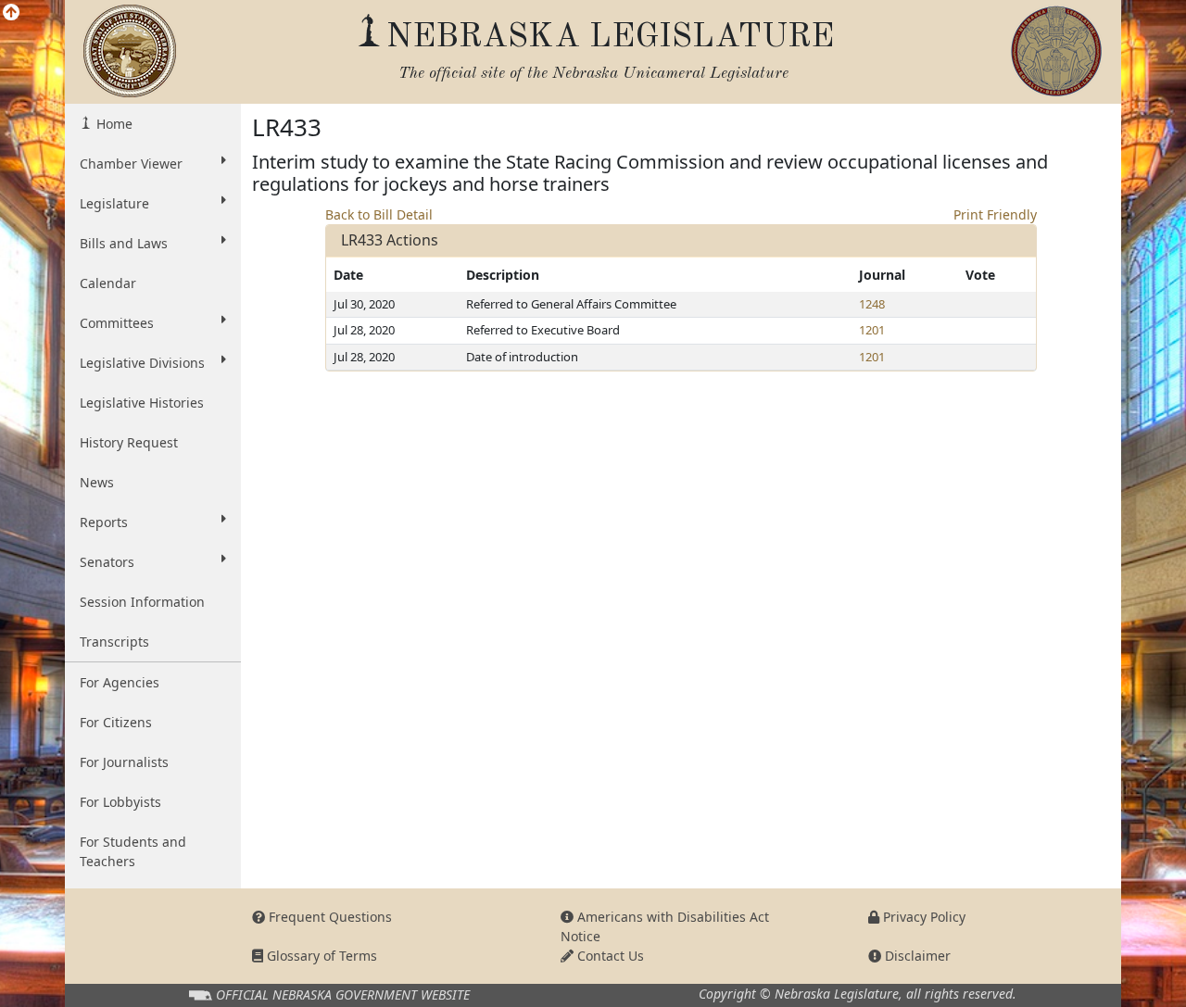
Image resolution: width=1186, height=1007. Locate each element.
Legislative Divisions (142, 362)
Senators (107, 562)
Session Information (142, 601)
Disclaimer (916, 955)
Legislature (114, 203)
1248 (872, 304)
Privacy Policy (922, 916)
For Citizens (116, 722)
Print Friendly (995, 214)
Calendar (108, 283)
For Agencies (119, 682)
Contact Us (609, 955)
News (97, 482)
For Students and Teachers (133, 851)
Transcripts (114, 641)
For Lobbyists (120, 802)
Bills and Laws (124, 243)
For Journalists (124, 762)
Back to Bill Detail (379, 214)
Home (112, 123)
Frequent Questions (328, 916)
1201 (872, 329)
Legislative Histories (142, 402)
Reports (104, 522)
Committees (117, 323)
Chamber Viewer (131, 163)
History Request (129, 442)
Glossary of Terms (320, 955)
